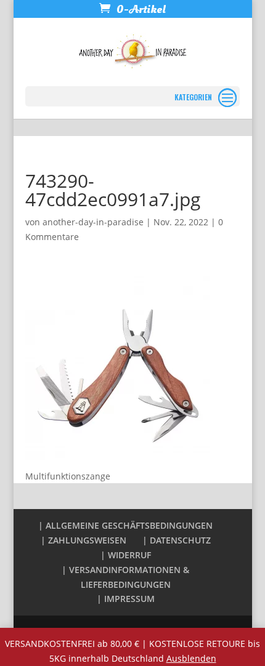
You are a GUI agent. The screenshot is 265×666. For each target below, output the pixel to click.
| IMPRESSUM (126, 598)
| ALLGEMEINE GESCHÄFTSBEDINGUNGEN (125, 525)
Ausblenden (191, 658)
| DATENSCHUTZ (176, 540)
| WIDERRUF (125, 555)
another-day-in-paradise (93, 222)
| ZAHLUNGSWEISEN (83, 540)
